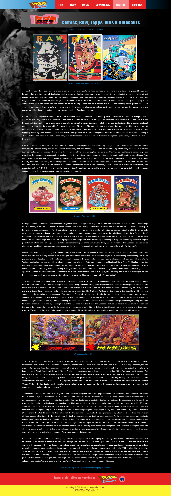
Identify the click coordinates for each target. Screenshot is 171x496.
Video (73, 4)
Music (85, 4)
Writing (121, 4)
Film (61, 4)
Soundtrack (103, 4)
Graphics (137, 4)
